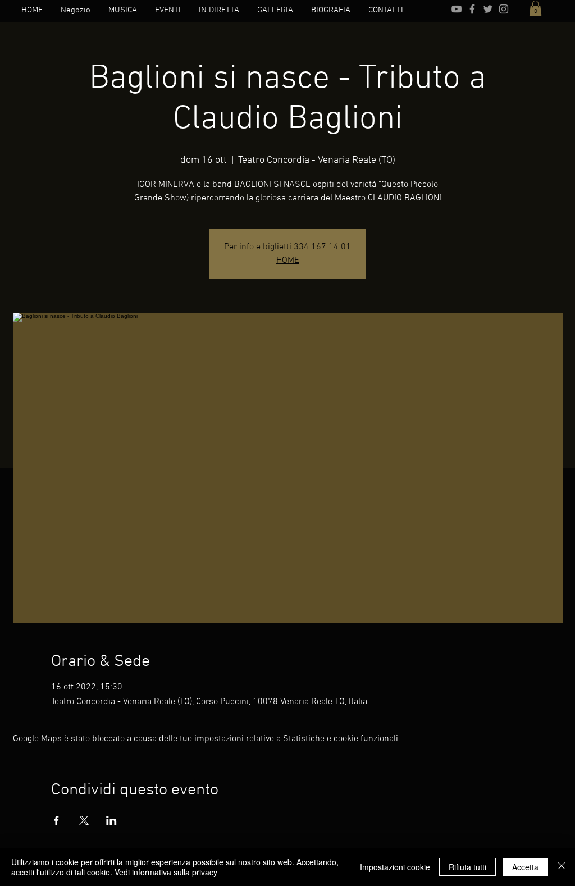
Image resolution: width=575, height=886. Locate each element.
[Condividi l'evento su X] (84, 820)
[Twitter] (488, 9)
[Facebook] (472, 9)
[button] (535, 8)
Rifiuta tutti (467, 867)
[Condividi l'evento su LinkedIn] (111, 820)
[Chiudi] (561, 867)
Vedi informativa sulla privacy (166, 872)
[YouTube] (456, 9)
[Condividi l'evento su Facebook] (56, 820)
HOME (287, 260)
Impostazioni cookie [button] (395, 867)
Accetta (525, 867)
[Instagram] (504, 9)
